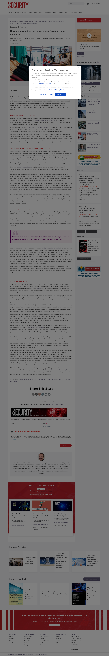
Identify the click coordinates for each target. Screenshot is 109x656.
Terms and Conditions (44, 84)
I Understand (60, 94)
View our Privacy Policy (56, 90)
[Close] (79, 67)
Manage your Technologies (46, 94)
